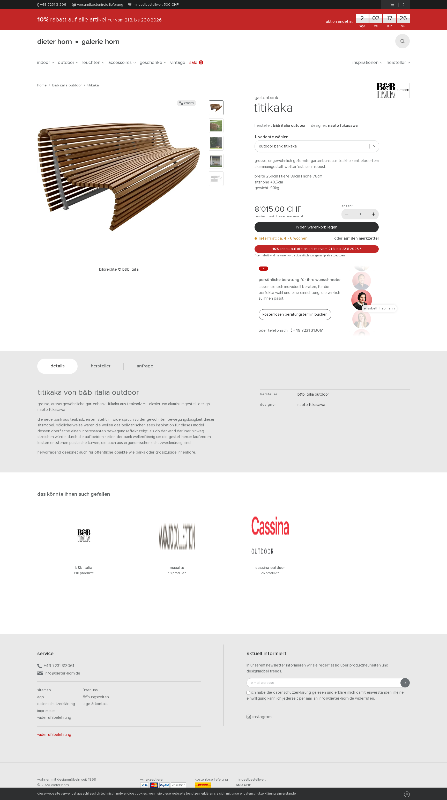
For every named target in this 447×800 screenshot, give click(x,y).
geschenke (151, 62)
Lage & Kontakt (95, 704)
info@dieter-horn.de (62, 673)
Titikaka (93, 85)
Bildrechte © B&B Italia (119, 269)
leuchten (91, 62)
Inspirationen (365, 62)
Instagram (262, 717)
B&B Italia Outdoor (67, 85)
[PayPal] (164, 785)
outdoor (66, 62)
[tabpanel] (83, 552)
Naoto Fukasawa (343, 126)
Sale (193, 62)
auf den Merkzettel (361, 238)
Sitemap (44, 690)
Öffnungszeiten (96, 697)
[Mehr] (373, 214)
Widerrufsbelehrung (54, 718)
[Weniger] (346, 214)
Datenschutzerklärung (56, 704)
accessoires (120, 62)
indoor (43, 62)
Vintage (177, 62)
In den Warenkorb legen (316, 227)
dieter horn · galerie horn (78, 42)
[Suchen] (402, 41)
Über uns (90, 690)
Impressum (46, 711)
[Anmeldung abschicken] (405, 682)
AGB (40, 697)
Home (42, 85)
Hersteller (396, 62)
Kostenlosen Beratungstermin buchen (295, 314)
